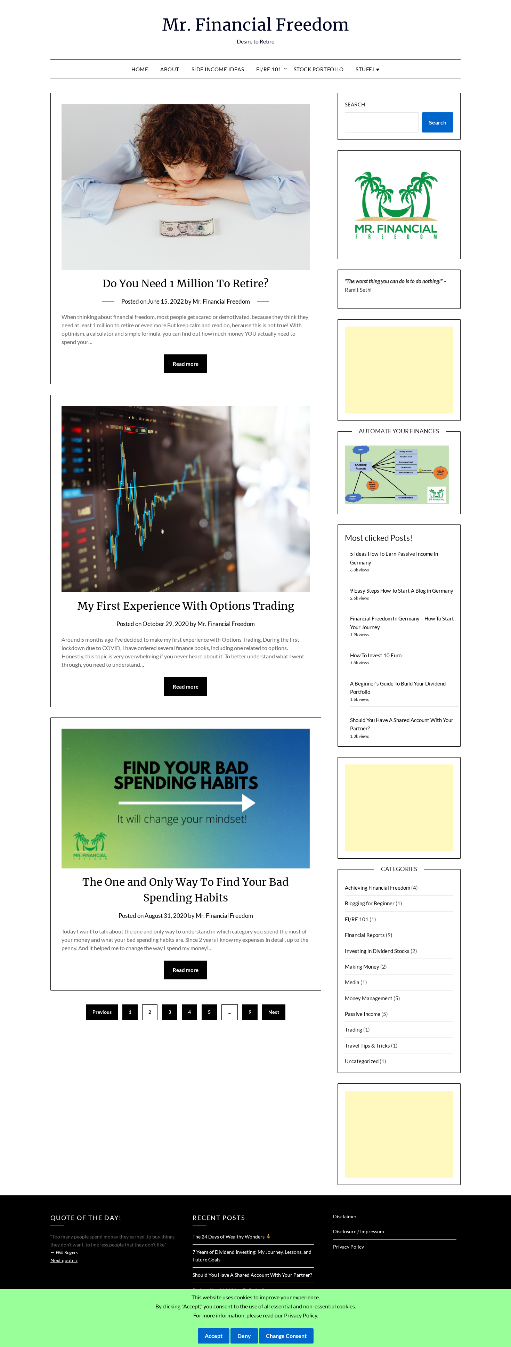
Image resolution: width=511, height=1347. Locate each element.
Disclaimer (345, 1216)
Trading (353, 1029)
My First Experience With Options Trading (186, 605)
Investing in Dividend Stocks (377, 951)
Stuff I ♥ (368, 69)
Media (352, 982)
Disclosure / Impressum (358, 1231)
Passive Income (362, 1014)
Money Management (368, 998)
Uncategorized (362, 1061)
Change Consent (286, 1335)
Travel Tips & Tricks (367, 1045)
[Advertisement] (399, 370)
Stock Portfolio (319, 69)
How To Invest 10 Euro (376, 655)
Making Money (362, 966)
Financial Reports (365, 935)
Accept (213, 1335)
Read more (185, 364)
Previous (102, 1012)
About (169, 69)
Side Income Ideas (218, 69)
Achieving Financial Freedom (377, 887)
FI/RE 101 (269, 69)
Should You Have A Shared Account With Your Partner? (252, 1275)
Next (273, 1012)
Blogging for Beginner (370, 903)
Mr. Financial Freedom (255, 24)
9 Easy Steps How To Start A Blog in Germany (401, 590)
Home (139, 69)
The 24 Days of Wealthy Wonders (229, 1237)
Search (355, 104)
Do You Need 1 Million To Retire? (186, 283)
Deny (244, 1335)
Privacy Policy (348, 1247)
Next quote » (64, 1260)
